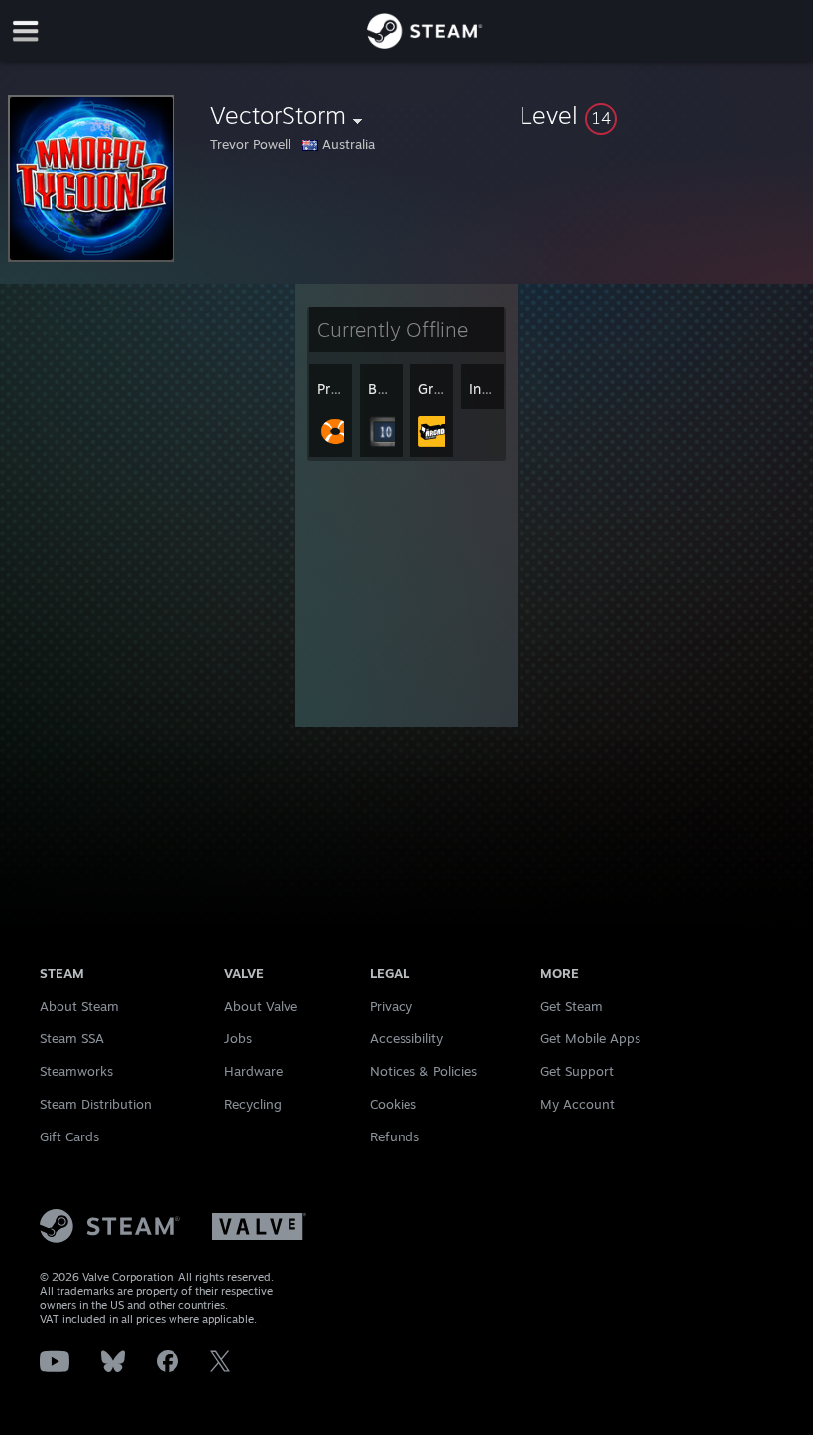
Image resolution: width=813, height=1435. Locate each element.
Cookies (393, 1104)
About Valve (260, 1006)
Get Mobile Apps (590, 1038)
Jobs (238, 1038)
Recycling (253, 1104)
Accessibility (406, 1038)
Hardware (253, 1071)
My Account (577, 1104)
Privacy (391, 1006)
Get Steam (571, 1006)
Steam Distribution (96, 1104)
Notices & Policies (423, 1071)
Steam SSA (72, 1038)
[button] (662, 115)
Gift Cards (69, 1136)
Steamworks (76, 1071)
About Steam (79, 1006)
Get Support (577, 1071)
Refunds (394, 1136)
